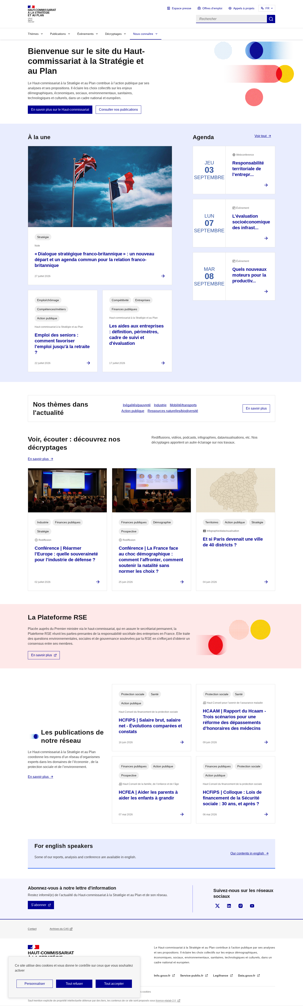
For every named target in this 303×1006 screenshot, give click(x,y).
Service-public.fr (192, 975)
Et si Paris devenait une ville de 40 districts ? (233, 541)
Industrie (160, 405)
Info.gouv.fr (162, 975)
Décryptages (113, 33)
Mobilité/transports (183, 405)
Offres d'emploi (212, 8)
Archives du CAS (59, 928)
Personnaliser (35, 983)
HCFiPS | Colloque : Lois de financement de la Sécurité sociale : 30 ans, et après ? (232, 798)
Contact (32, 928)
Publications (58, 33)
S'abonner (38, 905)
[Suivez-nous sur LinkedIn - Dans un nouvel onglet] (229, 906)
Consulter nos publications (118, 109)
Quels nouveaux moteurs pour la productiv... (249, 275)
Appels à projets (243, 8)
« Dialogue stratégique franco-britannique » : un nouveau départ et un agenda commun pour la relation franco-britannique (94, 259)
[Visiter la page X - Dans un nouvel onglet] (217, 906)
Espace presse (181, 8)
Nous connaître (143, 33)
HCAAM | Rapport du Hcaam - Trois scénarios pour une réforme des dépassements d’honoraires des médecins (234, 719)
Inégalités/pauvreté (137, 405)
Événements (85, 33)
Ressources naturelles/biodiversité (173, 411)
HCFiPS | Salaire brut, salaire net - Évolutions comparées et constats (150, 725)
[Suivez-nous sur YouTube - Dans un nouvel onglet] (252, 906)
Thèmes (33, 33)
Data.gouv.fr (247, 975)
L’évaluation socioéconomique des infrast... (251, 222)
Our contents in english (247, 853)
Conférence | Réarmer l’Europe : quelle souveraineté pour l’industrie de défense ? (66, 554)
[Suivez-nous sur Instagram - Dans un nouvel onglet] (240, 906)
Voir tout (261, 136)
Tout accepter (114, 983)
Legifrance (221, 975)
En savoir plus (256, 408)
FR (267, 8)
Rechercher (271, 19)
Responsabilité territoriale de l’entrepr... (248, 168)
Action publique (132, 411)
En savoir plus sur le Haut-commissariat (60, 109)
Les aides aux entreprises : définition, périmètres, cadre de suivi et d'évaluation (136, 334)
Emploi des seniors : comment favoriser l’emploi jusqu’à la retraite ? (62, 343)
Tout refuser (74, 983)
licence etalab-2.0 (166, 1000)
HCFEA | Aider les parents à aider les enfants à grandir (148, 795)
